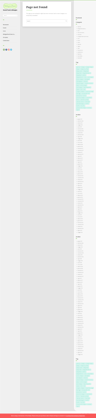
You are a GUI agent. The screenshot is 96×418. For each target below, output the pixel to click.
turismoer (89, 107)
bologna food (78, 73)
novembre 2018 (80, 130)
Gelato (77, 89)
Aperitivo (79, 26)
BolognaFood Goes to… (9, 34)
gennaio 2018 (80, 146)
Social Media (80, 56)
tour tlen (83, 105)
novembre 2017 (80, 150)
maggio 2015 (80, 189)
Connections (6, 40)
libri (84, 89)
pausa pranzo (79, 95)
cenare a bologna (79, 79)
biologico (83, 67)
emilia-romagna (83, 85)
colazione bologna (79, 83)
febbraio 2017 (80, 158)
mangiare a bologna (80, 91)
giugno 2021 (80, 119)
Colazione (79, 34)
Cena (79, 30)
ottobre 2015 (80, 179)
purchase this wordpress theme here (75, 415)
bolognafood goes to (87, 73)
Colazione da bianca (89, 83)
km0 (81, 89)
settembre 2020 (80, 121)
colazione (85, 81)
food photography (87, 87)
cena (85, 77)
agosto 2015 (80, 183)
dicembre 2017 (80, 148)
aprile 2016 (80, 167)
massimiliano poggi (89, 91)
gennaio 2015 (80, 197)
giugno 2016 (80, 164)
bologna (78, 69)
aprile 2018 (80, 140)
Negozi (79, 46)
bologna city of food (84, 69)
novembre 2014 (80, 201)
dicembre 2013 (80, 222)
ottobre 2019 (80, 123)
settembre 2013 (80, 228)
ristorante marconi (80, 101)
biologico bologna (89, 67)
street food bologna (80, 103)
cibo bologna (87, 79)
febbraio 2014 (80, 218)
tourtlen (78, 105)
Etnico (79, 40)
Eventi (4, 28)
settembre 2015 (80, 181)
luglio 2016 (80, 162)
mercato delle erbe (86, 93)
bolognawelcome (79, 77)
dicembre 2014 (80, 199)
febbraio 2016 (80, 171)
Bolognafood (86, 71)
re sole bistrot (89, 97)
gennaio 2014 (80, 220)
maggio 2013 (80, 232)
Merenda (79, 44)
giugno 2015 (80, 187)
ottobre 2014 (80, 203)
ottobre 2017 (80, 152)
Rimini (77, 99)
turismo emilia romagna (81, 107)
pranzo (84, 95)
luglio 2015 (80, 185)
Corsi (4, 31)
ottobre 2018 (80, 132)
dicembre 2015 (80, 175)
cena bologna (90, 77)
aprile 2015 (80, 191)
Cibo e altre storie (81, 32)
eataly (77, 85)
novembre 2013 (80, 224)
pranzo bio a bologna (80, 97)
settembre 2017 (80, 154)
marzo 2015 (80, 193)
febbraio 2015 (80, 195)
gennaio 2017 (80, 160)
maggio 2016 (80, 166)
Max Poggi (78, 93)
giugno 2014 (80, 210)
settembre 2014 (80, 205)
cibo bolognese (79, 81)
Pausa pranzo (80, 50)
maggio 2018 (80, 138)
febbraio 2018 (80, 144)
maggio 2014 (80, 212)
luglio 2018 (80, 136)
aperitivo (78, 67)
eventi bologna (79, 87)
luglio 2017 (80, 156)
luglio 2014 (80, 208)
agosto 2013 (80, 230)
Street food (80, 58)
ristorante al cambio (84, 99)
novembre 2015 (80, 177)
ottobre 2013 (80, 226)
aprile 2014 (80, 214)
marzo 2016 (80, 169)
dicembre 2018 (80, 128)
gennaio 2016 (80, 173)
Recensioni (6, 24)
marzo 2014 (80, 216)
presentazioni (80, 52)
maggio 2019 (80, 124)
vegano (77, 109)
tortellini (87, 103)
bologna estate (79, 71)
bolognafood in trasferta (81, 75)
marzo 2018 (80, 142)
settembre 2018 (80, 134)
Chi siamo (5, 37)
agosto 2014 (80, 207)
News (79, 48)
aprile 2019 (80, 126)
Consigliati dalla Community (83, 36)
